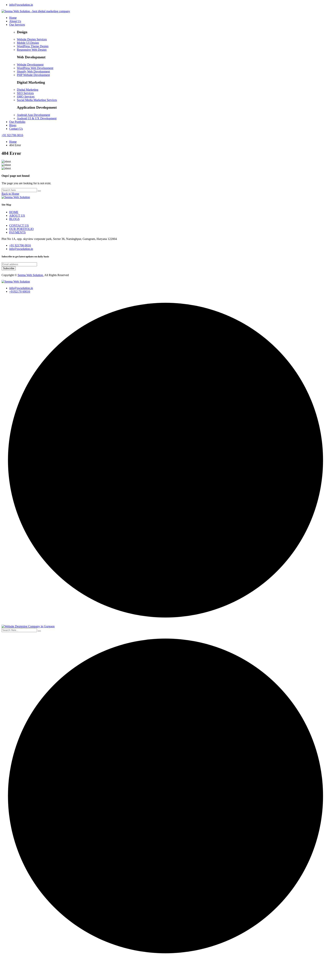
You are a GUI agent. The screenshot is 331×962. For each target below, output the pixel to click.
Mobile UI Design (28, 42)
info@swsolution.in (21, 4)
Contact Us (16, 128)
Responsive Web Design (32, 49)
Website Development (30, 64)
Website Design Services (32, 39)
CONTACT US (19, 225)
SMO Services (25, 96)
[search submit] (39, 631)
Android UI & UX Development (37, 118)
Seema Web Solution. (31, 275)
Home (13, 17)
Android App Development (33, 115)
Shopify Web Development (33, 71)
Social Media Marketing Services (37, 100)
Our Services (17, 24)
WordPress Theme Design (32, 46)
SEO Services (25, 93)
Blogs (12, 125)
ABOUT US (17, 215)
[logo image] (16, 281)
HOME (13, 212)
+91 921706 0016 (12, 135)
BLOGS (14, 219)
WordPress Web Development (35, 68)
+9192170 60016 (19, 291)
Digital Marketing (27, 89)
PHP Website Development (33, 75)
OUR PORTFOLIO (21, 229)
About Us (15, 21)
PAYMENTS (17, 232)
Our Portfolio (17, 121)
